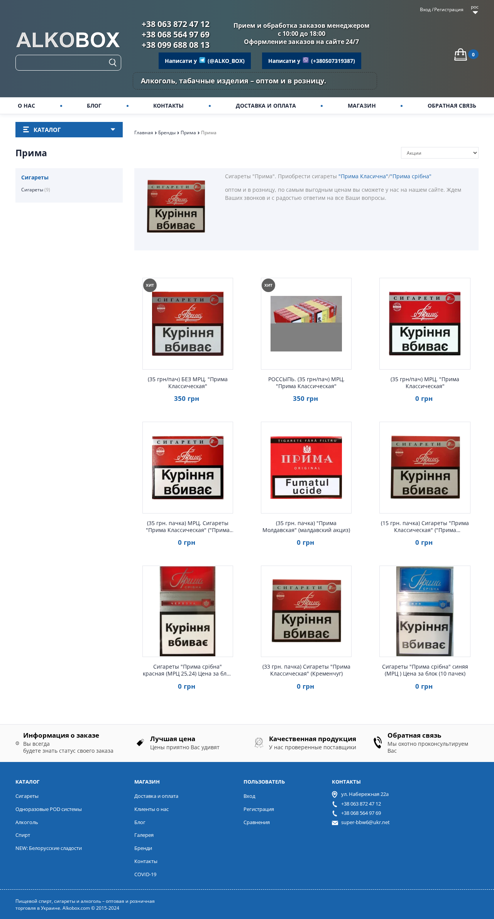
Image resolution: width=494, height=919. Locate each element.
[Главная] (68, 41)
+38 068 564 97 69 (176, 34)
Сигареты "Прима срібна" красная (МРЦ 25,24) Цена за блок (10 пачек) (187, 670)
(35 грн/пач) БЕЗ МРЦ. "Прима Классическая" (188, 383)
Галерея (144, 834)
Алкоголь (26, 822)
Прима (189, 132)
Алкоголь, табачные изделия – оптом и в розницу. (233, 80)
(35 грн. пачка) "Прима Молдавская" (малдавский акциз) (306, 527)
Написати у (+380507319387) (311, 60)
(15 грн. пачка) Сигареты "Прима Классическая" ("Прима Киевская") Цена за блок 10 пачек (425, 527)
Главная (144, 132)
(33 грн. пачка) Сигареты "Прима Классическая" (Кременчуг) (306, 670)
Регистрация (449, 10)
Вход (425, 10)
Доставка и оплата (156, 795)
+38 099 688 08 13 (176, 44)
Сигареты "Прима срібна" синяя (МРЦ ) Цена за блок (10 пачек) (425, 670)
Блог (139, 822)
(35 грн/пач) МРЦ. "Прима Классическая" (425, 383)
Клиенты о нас (151, 809)
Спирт (22, 834)
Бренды (167, 132)
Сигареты (35, 189)
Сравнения (257, 822)
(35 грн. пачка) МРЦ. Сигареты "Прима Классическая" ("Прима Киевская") (188, 527)
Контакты (145, 861)
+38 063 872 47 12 (176, 24)
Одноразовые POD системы (48, 809)
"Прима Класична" (363, 176)
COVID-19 (145, 874)
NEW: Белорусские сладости (48, 848)
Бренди (143, 848)
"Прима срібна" (410, 176)
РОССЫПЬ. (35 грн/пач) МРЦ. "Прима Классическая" (306, 383)
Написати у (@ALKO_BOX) (205, 60)
